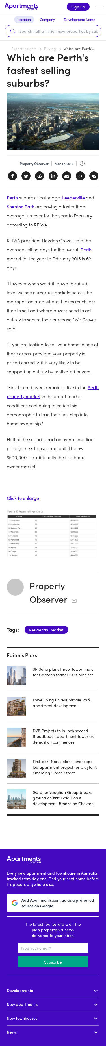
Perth (12, 197)
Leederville (73, 197)
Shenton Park (20, 206)
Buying (50, 48)
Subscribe (53, 962)
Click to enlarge (23, 498)
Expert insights (23, 48)
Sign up (78, 7)
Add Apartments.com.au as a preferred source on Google (57, 902)
